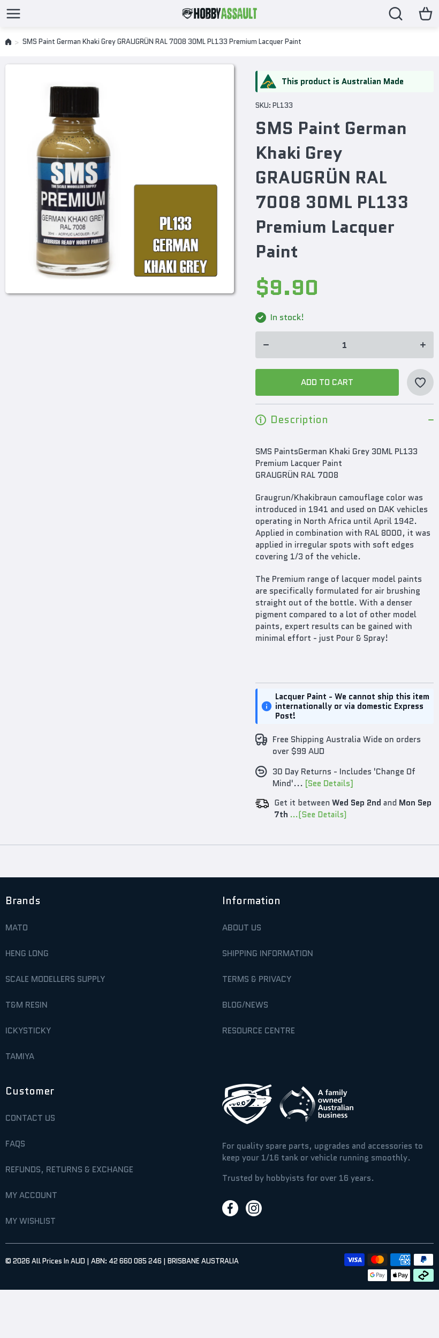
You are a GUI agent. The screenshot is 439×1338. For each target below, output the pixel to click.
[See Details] (329, 783)
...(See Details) (317, 814)
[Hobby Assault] (219, 13)
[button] (426, 13)
